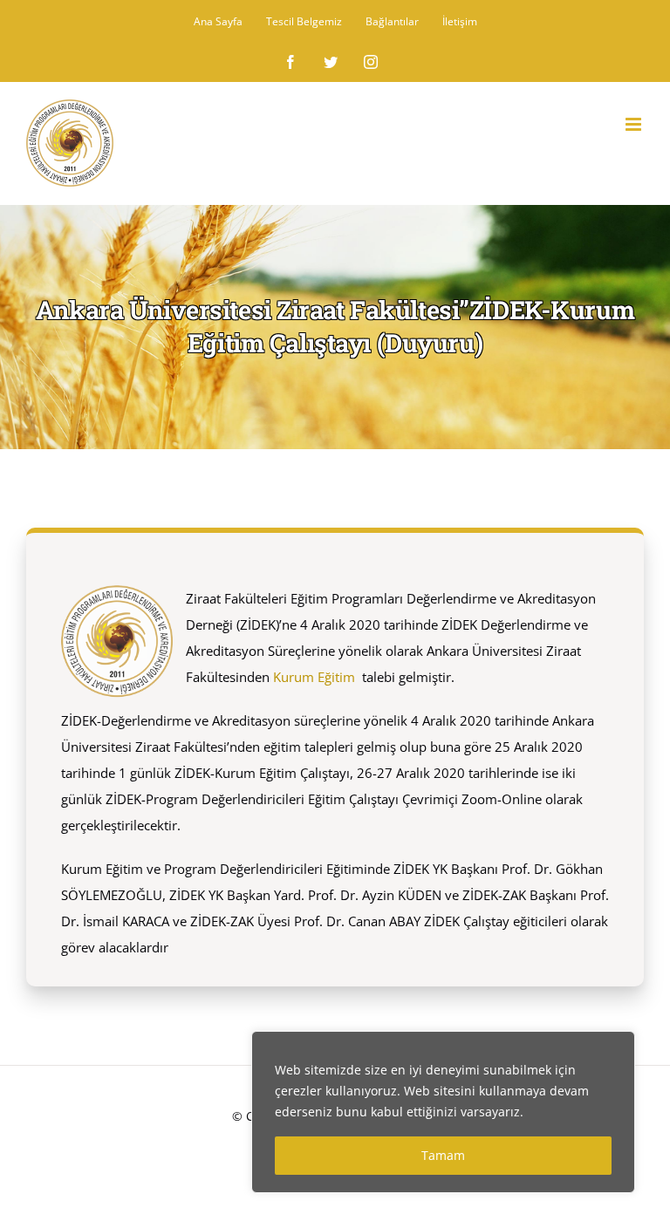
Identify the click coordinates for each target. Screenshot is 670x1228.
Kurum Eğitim (314, 677)
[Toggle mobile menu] (635, 124)
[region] (443, 1112)
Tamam (443, 1155)
